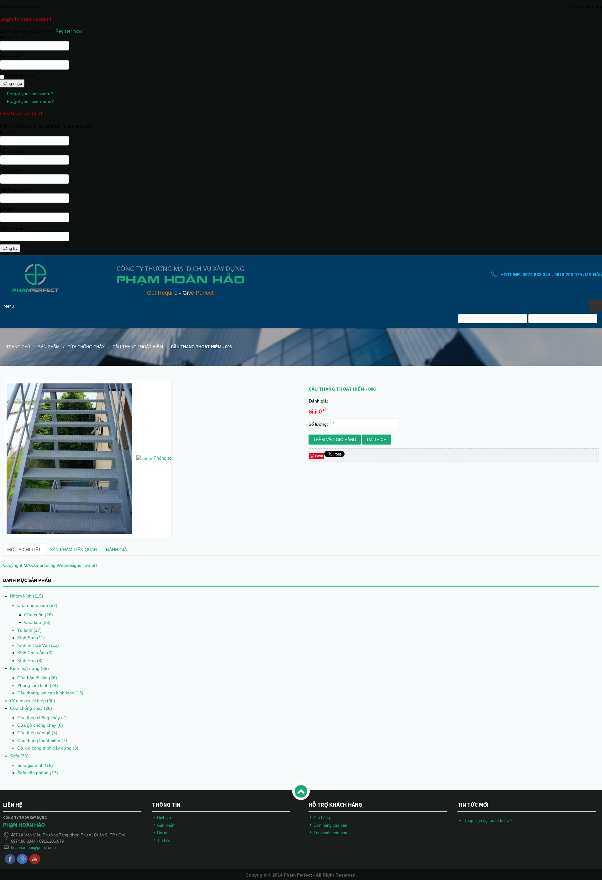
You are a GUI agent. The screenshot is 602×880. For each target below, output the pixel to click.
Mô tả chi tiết (24, 549)
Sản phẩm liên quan (73, 549)
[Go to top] (301, 791)
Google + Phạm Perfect (22, 859)
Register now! (69, 31)
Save (319, 455)
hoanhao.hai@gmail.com (33, 847)
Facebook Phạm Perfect (10, 859)
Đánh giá (116, 549)
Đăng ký (10, 248)
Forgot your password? (30, 93)
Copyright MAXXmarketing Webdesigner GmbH (50, 565)
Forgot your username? (30, 101)
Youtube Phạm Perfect (34, 859)
